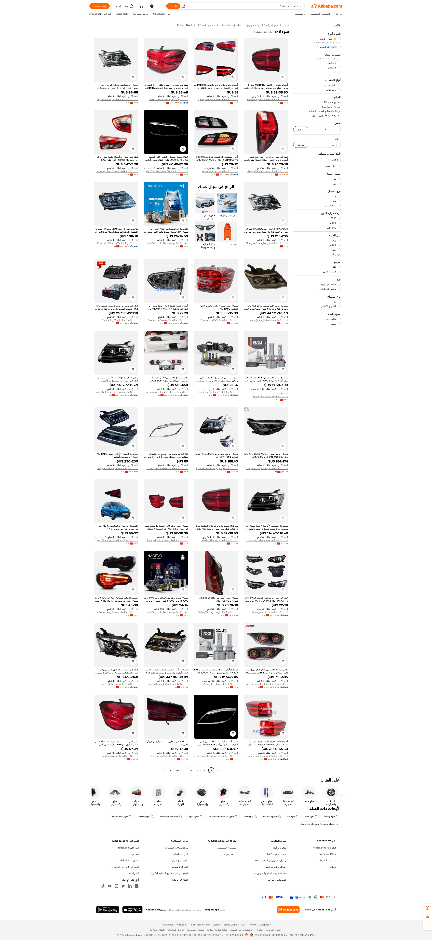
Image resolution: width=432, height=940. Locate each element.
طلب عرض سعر (229, 854)
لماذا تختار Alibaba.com (324, 847)
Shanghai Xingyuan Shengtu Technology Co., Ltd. (116, 468)
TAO (242, 924)
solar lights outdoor (169, 816)
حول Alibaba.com (326, 840)
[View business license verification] (246, 935)
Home (286, 25)
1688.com (181, 924)
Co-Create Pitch (327, 854)
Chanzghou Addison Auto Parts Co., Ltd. (167, 468)
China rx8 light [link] (184, 25)
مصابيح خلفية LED (206, 25)
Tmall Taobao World (199, 924)
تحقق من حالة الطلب (128, 860)
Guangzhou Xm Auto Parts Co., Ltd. (220, 171)
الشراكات (134, 873)
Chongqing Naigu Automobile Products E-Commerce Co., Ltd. (116, 392)
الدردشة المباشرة (179, 854)
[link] (427, 908)
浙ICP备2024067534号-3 (302, 935)
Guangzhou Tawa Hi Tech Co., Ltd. (270, 396)
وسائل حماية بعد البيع (276, 867)
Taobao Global (230, 924)
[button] (184, 6)
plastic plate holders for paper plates (317, 824)
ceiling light (329, 816)
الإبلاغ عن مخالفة (180, 879)
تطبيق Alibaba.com (156, 909)
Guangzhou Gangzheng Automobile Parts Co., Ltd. (116, 171)
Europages (265, 924)
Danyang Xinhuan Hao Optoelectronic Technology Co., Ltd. (166, 171)
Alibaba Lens (323, 909)
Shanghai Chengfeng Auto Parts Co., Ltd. (266, 243)
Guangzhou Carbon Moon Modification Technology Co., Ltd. (116, 243)
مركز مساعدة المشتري (176, 847)
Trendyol (251, 924)
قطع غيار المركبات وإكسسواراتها (262, 25)
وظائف (332, 867)
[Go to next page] (164, 770)
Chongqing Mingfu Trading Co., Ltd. (119, 320)
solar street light (120, 816)
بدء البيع (135, 854)
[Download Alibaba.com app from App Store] (132, 909)
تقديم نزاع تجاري (180, 860)
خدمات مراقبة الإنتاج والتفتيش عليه (269, 873)
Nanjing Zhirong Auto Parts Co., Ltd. (219, 540)
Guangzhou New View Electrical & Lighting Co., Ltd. (216, 392)
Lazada (216, 924)
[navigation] (317, 398)
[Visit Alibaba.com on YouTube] (110, 886)
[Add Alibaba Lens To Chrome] (288, 909)
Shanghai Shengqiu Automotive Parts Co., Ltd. (266, 99)
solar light (248, 816)
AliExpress (168, 924)
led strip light (144, 816)
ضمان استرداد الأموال (276, 854)
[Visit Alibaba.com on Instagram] (116, 886)
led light (291, 816)
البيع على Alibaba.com (128, 847)
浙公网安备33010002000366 (271, 935)
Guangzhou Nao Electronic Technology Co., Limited (166, 243)
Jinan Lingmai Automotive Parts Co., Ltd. (267, 540)
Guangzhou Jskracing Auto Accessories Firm (166, 392)
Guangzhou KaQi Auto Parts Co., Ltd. (219, 320)
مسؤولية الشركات (327, 860)
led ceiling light (270, 816)
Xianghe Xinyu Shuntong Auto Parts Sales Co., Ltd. (116, 99)
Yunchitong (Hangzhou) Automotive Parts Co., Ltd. (216, 99)
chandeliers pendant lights (221, 816)
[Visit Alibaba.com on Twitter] (123, 886)
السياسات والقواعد (277, 879)
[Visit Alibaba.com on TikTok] (103, 886)
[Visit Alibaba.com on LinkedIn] (130, 886)
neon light (309, 816)
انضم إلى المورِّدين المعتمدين (125, 867)
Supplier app (212, 909)
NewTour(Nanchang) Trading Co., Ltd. (168, 99)
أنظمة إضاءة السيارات (230, 25)
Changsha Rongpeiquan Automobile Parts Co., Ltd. (166, 540)
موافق (301, 129)
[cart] (140, 6)
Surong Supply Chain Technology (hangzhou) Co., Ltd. (216, 468)
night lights (193, 816)
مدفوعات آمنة (280, 847)
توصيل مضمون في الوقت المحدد (271, 860)
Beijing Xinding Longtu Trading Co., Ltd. (267, 171)
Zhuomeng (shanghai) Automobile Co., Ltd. (266, 320)
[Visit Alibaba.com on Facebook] (137, 886)
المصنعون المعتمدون (227, 847)
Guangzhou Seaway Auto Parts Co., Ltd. (167, 320)
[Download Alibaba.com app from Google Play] (107, 909)
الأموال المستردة (180, 867)
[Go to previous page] (218, 770)
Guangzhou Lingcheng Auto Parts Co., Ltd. (266, 468)
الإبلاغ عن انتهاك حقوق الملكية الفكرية (169, 873)
